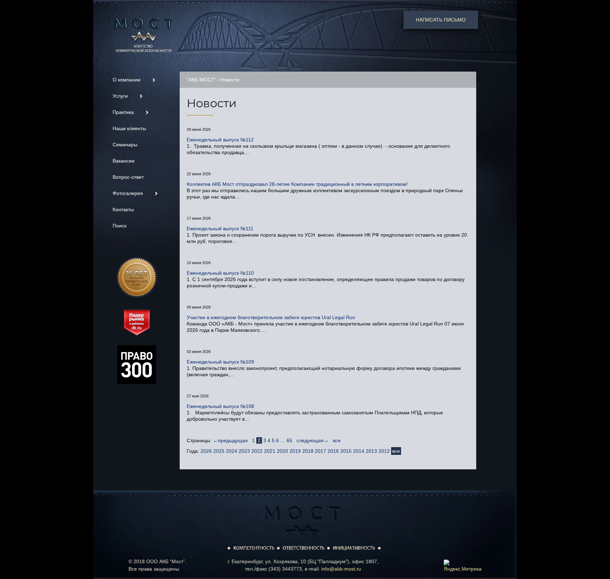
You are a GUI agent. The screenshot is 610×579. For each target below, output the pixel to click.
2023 (244, 451)
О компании (127, 80)
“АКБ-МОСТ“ (201, 80)
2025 (219, 451)
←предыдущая (230, 440)
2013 (371, 451)
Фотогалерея (128, 193)
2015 (346, 451)
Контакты (123, 209)
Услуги (121, 96)
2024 (231, 451)
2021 (269, 451)
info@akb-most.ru (341, 569)
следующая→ (313, 440)
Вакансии (123, 161)
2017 (320, 451)
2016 (333, 451)
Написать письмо (441, 20)
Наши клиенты (129, 128)
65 (289, 440)
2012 (384, 451)
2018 (307, 451)
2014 (358, 451)
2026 (206, 451)
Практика (124, 112)
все (337, 440)
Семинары (125, 144)
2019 (295, 451)
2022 (257, 451)
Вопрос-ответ (128, 177)
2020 (282, 451)
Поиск (119, 225)
